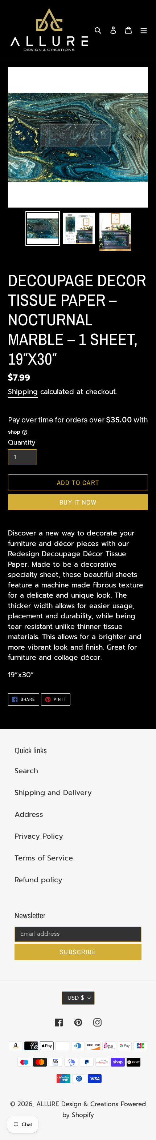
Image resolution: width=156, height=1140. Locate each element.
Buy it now (78, 502)
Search (26, 770)
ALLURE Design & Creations (77, 1104)
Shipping (23, 391)
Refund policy (38, 879)
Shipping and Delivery (53, 792)
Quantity (22, 442)
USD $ (75, 998)
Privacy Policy (39, 836)
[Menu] (143, 29)
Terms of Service (44, 857)
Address (29, 814)
